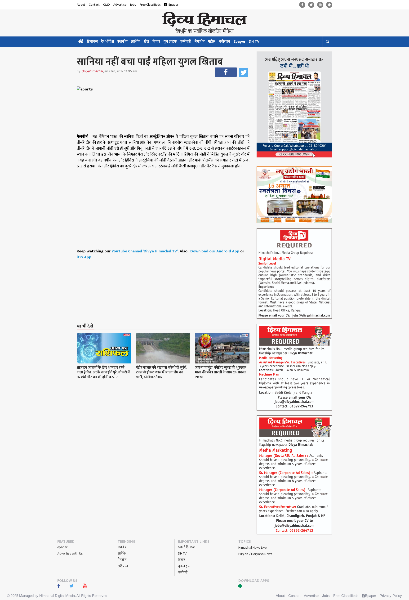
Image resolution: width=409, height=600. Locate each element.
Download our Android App (215, 251)
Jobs (133, 4)
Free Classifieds (150, 4)
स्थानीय (122, 42)
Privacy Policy (391, 596)
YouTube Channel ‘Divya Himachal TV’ (144, 251)
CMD (106, 4)
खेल (146, 42)
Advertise (119, 4)
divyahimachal (92, 71)
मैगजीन (200, 42)
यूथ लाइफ (170, 42)
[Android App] (329, 5)
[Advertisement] (165, 282)
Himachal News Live (252, 548)
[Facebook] (302, 5)
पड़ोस (211, 42)
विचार (156, 42)
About (81, 4)
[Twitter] (311, 5)
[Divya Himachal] (204, 23)
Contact (94, 4)
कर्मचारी (185, 42)
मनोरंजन (224, 42)
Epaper (173, 4)
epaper (62, 547)
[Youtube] (320, 5)
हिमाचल (92, 42)
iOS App (84, 257)
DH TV (254, 41)
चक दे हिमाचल (187, 547)
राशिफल (123, 566)
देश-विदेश (107, 42)
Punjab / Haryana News (255, 554)
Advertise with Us (70, 553)
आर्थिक (135, 42)
